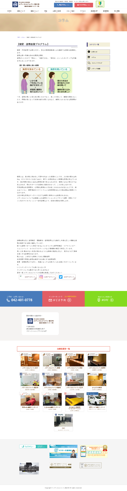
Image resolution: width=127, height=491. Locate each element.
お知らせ (94, 51)
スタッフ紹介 (71, 11)
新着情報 (106, 11)
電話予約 (64, 5)
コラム (93, 57)
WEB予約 (84, 5)
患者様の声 (94, 11)
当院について (21, 11)
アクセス (83, 11)
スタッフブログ (97, 63)
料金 (46, 11)
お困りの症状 (57, 11)
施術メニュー (35, 11)
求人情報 (117, 11)
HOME (9, 11)
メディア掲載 (95, 68)
